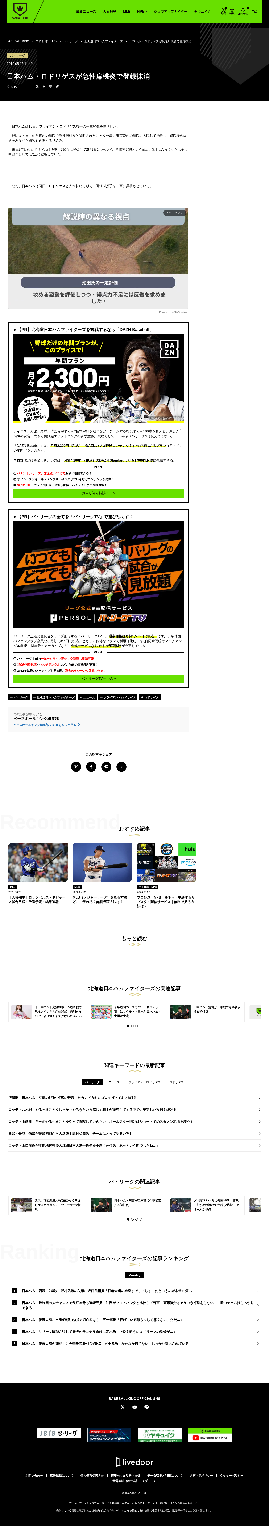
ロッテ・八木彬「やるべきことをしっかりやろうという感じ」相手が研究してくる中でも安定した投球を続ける (92, 1109)
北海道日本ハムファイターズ (55, 697)
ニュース (88, 697)
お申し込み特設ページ (99, 493)
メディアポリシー (201, 1475)
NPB (141, 11)
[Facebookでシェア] (44, 87)
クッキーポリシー (232, 1475)
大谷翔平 (109, 11)
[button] (128, 1026)
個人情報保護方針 (92, 1475)
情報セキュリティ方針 (125, 1475)
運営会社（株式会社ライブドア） (134, 1481)
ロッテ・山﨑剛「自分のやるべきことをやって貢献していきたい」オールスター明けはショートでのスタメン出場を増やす (100, 1121)
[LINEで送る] (50, 87)
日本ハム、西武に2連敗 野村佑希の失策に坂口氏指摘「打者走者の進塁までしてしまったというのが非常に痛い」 (108, 1291)
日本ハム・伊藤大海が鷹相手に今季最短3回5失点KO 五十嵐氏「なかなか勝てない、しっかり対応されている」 (107, 1343)
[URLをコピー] (57, 87)
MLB (127, 11)
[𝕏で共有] (37, 87)
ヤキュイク (202, 11)
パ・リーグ (20, 697)
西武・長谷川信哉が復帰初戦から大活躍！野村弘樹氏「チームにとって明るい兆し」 (72, 1133)
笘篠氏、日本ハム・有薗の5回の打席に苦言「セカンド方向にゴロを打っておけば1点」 (74, 1097)
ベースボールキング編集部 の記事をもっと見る (45, 725)
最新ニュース (86, 11)
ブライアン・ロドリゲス (119, 697)
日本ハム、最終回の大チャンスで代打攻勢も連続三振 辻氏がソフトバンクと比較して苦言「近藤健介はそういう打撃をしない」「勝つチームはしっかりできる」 (138, 1305)
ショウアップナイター (170, 11)
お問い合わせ (34, 1475)
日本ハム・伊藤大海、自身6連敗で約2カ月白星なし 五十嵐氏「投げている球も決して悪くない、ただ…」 (103, 1320)
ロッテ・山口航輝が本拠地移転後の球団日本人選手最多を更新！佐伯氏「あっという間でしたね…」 (84, 1145)
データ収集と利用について (165, 1475)
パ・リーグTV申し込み (99, 678)
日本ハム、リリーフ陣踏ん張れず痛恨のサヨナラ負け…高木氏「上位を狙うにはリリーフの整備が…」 (99, 1331)
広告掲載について (62, 1475)
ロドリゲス (151, 697)
